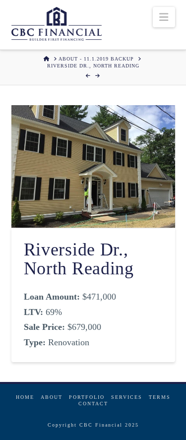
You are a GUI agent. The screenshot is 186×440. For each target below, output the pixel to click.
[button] (164, 17)
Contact (93, 403)
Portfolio (87, 397)
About (51, 397)
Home (25, 397)
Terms (160, 397)
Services (126, 397)
